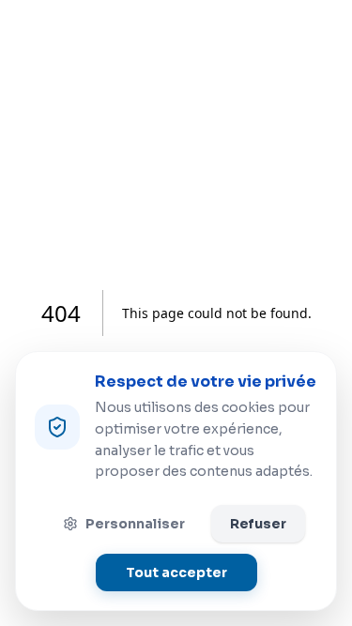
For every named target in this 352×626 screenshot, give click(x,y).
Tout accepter (176, 572)
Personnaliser (135, 523)
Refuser (258, 523)
